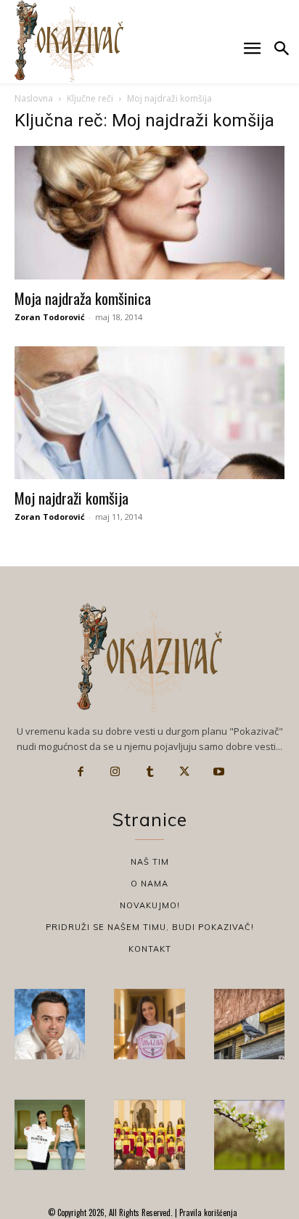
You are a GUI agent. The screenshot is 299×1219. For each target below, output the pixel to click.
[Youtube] (218, 772)
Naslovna (34, 98)
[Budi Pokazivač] (50, 1134)
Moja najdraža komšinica (83, 298)
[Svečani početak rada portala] (149, 1134)
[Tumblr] (149, 772)
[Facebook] (80, 772)
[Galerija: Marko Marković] (249, 1134)
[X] (184, 772)
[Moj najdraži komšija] (149, 413)
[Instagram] (115, 772)
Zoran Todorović (50, 316)
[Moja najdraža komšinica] (149, 213)
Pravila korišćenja (207, 1212)
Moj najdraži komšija (71, 497)
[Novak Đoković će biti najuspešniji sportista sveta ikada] (50, 1024)
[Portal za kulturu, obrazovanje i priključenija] (69, 41)
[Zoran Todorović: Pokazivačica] (249, 1024)
